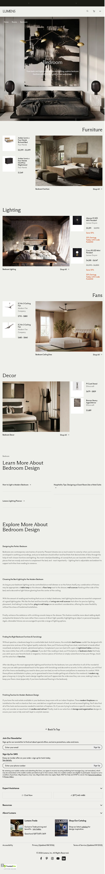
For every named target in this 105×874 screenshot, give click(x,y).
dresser (35, 651)
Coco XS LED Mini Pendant (93, 251)
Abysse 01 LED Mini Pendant (92, 219)
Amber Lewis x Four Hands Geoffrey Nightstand (23, 161)
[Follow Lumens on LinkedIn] (64, 858)
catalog (84, 827)
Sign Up (97, 747)
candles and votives (38, 709)
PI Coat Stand (91, 384)
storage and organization (83, 709)
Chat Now (28, 795)
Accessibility (8, 845)
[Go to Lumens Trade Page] (16, 827)
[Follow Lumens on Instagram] (52, 858)
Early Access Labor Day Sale (51, 3)
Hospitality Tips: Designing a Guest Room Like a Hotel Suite (77, 485)
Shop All (96, 189)
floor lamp (47, 587)
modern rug (93, 673)
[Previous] (28, 3)
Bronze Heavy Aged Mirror (91, 401)
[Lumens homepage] (9, 11)
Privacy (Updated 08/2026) (43, 845)
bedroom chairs (86, 651)
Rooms (14, 22)
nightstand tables (85, 648)
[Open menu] (98, 11)
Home (6, 22)
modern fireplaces (87, 700)
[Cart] (92, 12)
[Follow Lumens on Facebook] (41, 858)
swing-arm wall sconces (60, 601)
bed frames (76, 642)
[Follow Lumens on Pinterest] (47, 858)
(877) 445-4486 (79, 795)
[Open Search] (85, 11)
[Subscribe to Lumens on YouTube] (58, 858)
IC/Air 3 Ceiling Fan (24, 304)
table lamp (25, 587)
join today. (37, 829)
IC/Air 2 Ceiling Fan (24, 326)
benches (21, 656)
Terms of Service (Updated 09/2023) (87, 845)
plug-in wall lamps (41, 604)
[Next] (74, 3)
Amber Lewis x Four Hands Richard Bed (23, 140)
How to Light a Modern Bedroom (15, 485)
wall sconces (72, 587)
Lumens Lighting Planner (12, 501)
